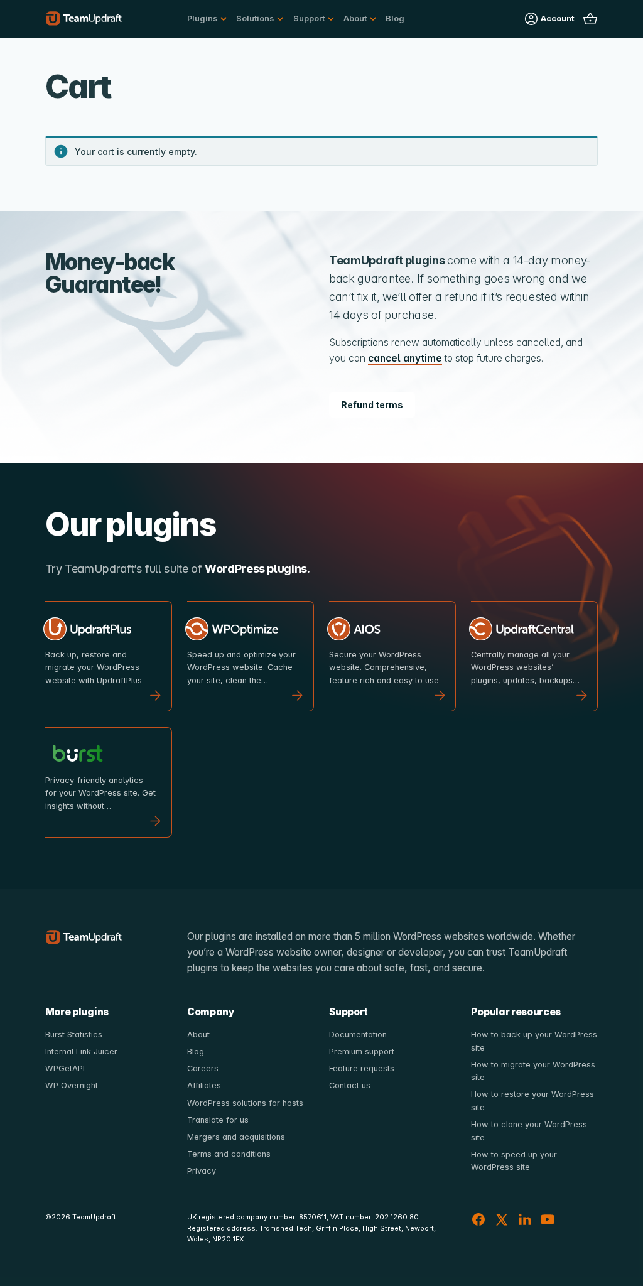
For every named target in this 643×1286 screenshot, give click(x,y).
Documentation (358, 1034)
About (198, 1034)
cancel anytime (405, 358)
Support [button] (309, 18)
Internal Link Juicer (81, 1051)
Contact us (349, 1085)
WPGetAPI (65, 1068)
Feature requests (361, 1068)
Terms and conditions (229, 1154)
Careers (203, 1068)
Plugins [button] (202, 18)
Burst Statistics (73, 1034)
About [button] (355, 18)
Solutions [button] (255, 18)
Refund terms (372, 404)
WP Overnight (71, 1085)
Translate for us (218, 1120)
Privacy (201, 1170)
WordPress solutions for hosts (245, 1103)
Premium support (361, 1051)
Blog (395, 18)
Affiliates (204, 1085)
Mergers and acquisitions (236, 1137)
